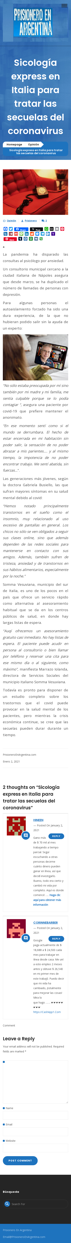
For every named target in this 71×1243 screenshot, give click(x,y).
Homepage (14, 144)
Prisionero (31, 220)
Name (9, 1108)
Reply (56, 836)
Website (11, 1140)
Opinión (33, 144)
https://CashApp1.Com (47, 1012)
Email (9, 1124)
